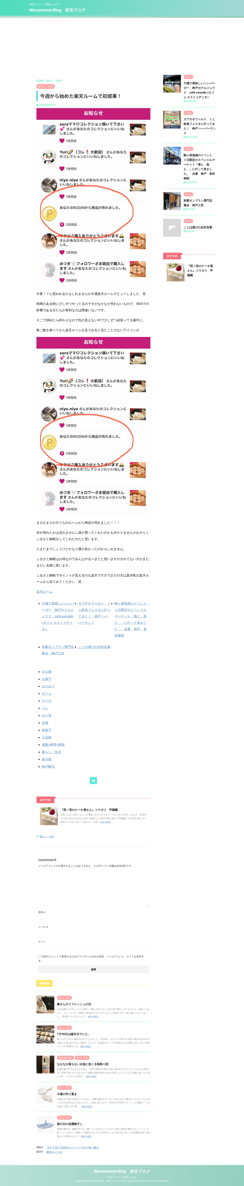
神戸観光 (48, 766)
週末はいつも (54, 1152)
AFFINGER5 (163, 1181)
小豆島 (46, 737)
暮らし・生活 (51, 752)
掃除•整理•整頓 (53, 745)
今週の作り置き (67, 1094)
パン (45, 708)
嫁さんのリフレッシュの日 (74, 1004)
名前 (42, 912)
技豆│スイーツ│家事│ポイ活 (122, 1177)
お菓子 (46, 679)
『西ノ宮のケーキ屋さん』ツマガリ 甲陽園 (89, 810)
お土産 (46, 671)
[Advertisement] (122, 44)
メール (43, 926)
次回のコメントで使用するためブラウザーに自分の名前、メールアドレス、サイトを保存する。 (91, 958)
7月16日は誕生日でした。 (74, 1034)
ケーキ (46, 701)
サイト (42, 941)
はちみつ (48, 686)
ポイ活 (46, 715)
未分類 (46, 759)
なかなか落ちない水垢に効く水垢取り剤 (82, 1064)
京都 (45, 723)
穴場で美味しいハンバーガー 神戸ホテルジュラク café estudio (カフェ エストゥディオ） (58, 616)
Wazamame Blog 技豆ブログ (57, 10)
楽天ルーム (44, 592)
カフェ (46, 693)
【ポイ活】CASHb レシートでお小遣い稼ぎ (72, 1147)
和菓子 (46, 730)
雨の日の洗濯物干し (70, 1124)
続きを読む (105, 822)
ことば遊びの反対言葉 (94, 647)
